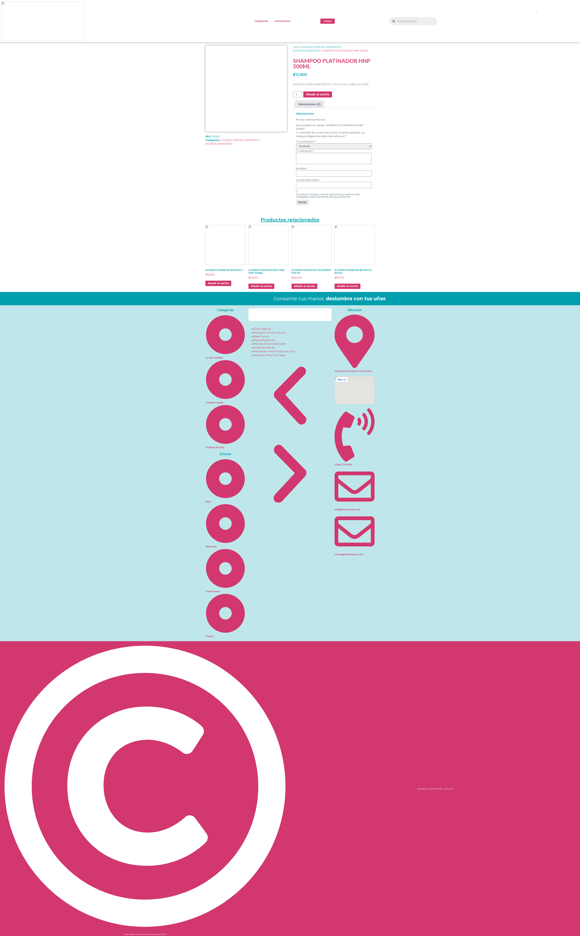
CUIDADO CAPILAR (232, 140)
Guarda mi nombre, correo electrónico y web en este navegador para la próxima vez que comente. (328, 195)
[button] (290, 396)
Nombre (302, 168)
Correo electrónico (308, 180)
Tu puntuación (306, 141)
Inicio (296, 47)
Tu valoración (305, 151)
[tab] (309, 104)
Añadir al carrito (317, 94)
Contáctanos (282, 21)
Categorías (261, 21)
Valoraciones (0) (309, 104)
